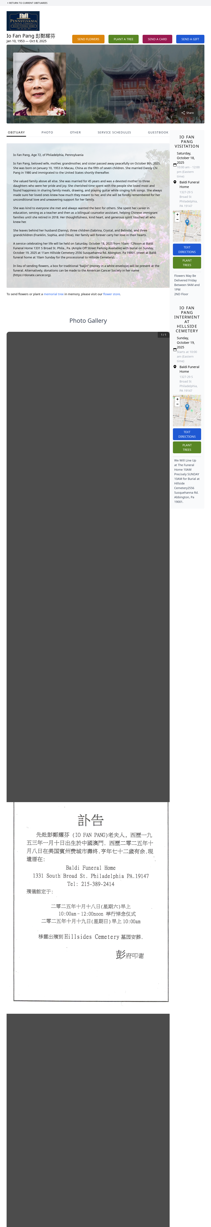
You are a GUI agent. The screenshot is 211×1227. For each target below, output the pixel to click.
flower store (111, 294)
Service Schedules (114, 132)
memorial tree (54, 294)
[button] (187, 222)
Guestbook (158, 132)
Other (75, 132)
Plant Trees (187, 262)
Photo (47, 132)
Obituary (16, 132)
